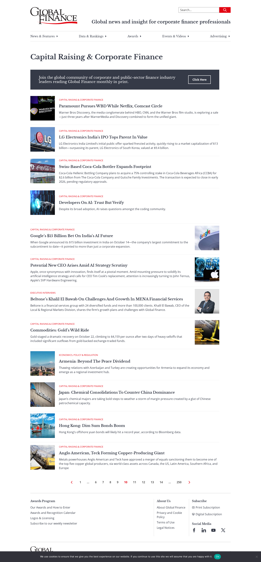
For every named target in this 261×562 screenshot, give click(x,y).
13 (152, 482)
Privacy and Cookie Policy (169, 515)
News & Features (42, 36)
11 (134, 482)
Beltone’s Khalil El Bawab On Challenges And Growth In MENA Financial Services (106, 299)
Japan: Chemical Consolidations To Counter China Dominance (117, 392)
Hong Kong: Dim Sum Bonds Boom (92, 426)
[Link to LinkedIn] (204, 530)
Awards (132, 36)
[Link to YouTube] (213, 530)
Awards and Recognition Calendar (53, 513)
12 (143, 482)
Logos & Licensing (42, 518)
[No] (256, 556)
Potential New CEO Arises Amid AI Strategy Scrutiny (78, 265)
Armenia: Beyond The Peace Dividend (94, 361)
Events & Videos (174, 36)
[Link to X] (223, 530)
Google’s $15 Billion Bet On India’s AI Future (71, 236)
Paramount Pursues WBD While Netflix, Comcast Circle (110, 106)
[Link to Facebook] (194, 530)
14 (161, 482)
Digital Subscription (209, 514)
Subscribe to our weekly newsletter (53, 523)
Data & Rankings (91, 36)
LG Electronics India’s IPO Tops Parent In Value (103, 137)
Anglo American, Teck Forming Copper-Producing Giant (112, 453)
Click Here (199, 80)
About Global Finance (171, 507)
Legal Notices (166, 528)
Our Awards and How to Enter (50, 507)
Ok (217, 556)
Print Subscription (208, 507)
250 (179, 482)
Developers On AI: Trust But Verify (91, 202)
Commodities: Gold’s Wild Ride (59, 330)
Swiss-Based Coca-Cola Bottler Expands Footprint (105, 167)
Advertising (218, 36)
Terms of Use (166, 522)
